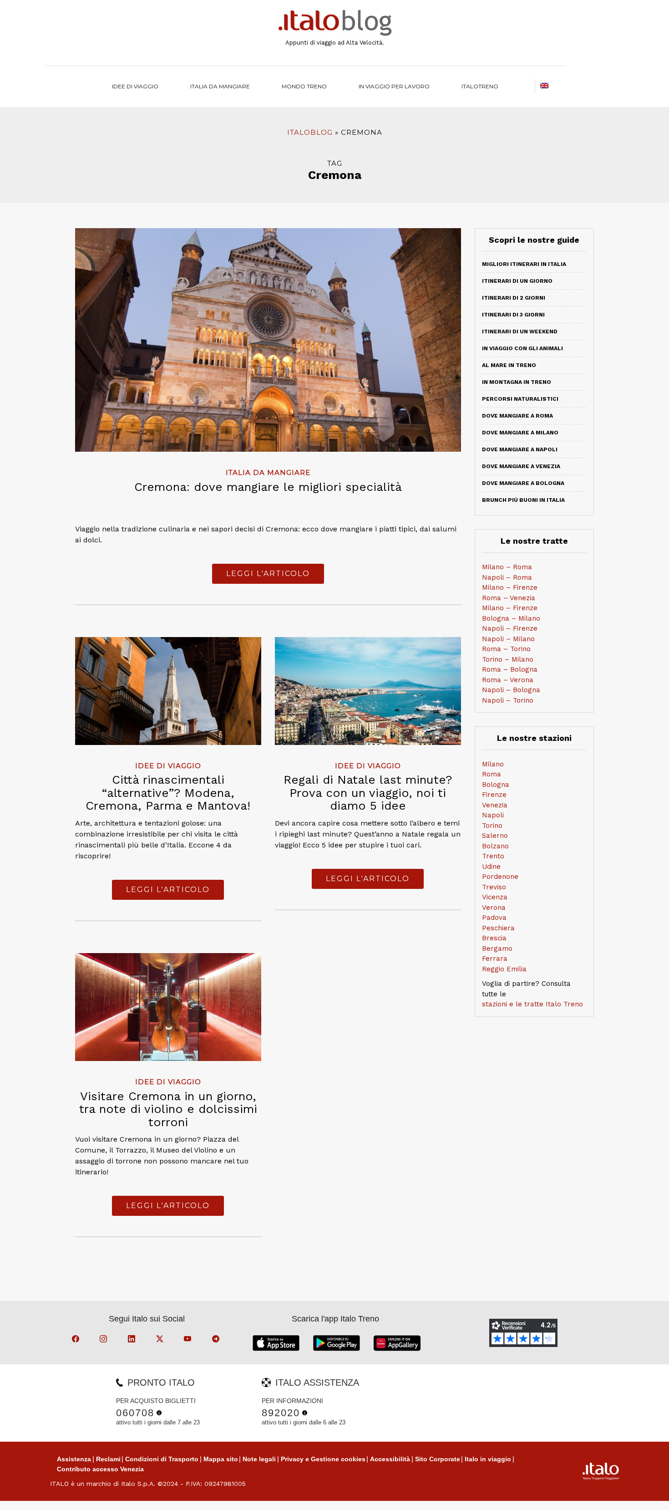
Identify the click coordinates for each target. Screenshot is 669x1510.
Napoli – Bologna (511, 690)
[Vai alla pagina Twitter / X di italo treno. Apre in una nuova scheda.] (161, 1340)
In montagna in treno (516, 382)
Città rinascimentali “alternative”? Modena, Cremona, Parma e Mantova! (168, 792)
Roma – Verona (507, 680)
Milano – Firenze (509, 587)
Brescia (494, 938)
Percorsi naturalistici (520, 399)
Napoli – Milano (508, 639)
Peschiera (498, 928)
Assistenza (74, 1459)
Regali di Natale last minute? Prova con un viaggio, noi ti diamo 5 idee (368, 792)
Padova (494, 917)
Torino (492, 825)
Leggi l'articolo (268, 573)
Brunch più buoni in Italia (523, 500)
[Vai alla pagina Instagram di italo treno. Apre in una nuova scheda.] (105, 1340)
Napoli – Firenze (509, 628)
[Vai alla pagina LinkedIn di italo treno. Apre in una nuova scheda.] (133, 1340)
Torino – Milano (507, 659)
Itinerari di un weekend (520, 331)
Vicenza (494, 897)
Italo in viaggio (488, 1459)
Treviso (494, 887)
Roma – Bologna (509, 669)
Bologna (495, 785)
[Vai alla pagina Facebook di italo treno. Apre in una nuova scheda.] (77, 1340)
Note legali (259, 1459)
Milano (493, 764)
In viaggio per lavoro (394, 86)
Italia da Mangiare (220, 86)
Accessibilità (390, 1459)
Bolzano (495, 846)
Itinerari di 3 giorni (513, 314)
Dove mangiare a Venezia (521, 466)
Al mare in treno (509, 365)
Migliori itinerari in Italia (524, 264)
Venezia (494, 805)
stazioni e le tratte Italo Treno (532, 1004)
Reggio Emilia (504, 969)
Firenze (494, 795)
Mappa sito (220, 1459)
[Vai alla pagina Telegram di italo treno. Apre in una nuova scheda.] (217, 1340)
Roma (491, 774)
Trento (493, 856)
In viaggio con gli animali (522, 348)
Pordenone (500, 876)
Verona (494, 907)
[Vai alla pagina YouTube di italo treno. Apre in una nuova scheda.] (189, 1340)
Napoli (493, 815)
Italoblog (310, 132)
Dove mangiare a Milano (520, 432)
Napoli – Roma (507, 577)
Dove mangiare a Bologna (523, 483)
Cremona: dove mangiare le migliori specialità (268, 487)
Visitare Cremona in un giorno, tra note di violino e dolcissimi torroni (168, 1109)
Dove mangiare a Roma (517, 416)
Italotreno (479, 86)
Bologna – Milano (511, 618)
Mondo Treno (304, 86)
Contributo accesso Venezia (100, 1469)
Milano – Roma (507, 567)
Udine (491, 866)
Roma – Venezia (508, 598)
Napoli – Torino (507, 700)
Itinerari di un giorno (517, 281)
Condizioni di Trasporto (161, 1459)
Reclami (108, 1459)
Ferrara (494, 958)
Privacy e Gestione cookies (323, 1459)
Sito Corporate (437, 1459)
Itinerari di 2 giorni (513, 298)
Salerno (495, 836)
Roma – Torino (506, 649)
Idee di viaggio (135, 86)
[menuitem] (480, 86)
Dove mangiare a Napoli (520, 449)
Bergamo (497, 948)
